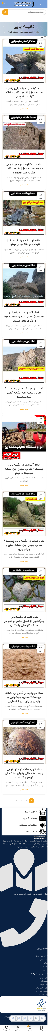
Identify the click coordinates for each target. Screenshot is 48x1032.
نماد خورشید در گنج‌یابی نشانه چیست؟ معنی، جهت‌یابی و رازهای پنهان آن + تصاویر (24, 697)
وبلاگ (46, 963)
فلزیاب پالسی (43, 984)
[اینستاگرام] (30, 1018)
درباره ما (45, 966)
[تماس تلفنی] (42, 1018)
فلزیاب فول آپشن (42, 988)
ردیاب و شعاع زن (42, 991)
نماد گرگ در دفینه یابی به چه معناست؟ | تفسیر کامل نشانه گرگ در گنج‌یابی (24, 92)
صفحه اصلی (44, 960)
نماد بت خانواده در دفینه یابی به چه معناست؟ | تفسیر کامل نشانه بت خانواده (24, 168)
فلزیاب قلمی (43, 994)
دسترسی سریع (42, 956)
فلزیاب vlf (44, 981)
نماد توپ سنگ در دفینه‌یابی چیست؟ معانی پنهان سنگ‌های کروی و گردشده (24, 773)
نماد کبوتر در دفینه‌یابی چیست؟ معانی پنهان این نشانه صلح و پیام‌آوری (24, 545)
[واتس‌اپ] (36, 1018)
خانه (38, 32)
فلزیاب (30, 844)
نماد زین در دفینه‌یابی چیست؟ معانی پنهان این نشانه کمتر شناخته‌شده (24, 393)
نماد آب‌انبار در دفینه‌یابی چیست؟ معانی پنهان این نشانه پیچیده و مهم (24, 469)
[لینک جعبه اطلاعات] (24, 811)
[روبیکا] (12, 1018)
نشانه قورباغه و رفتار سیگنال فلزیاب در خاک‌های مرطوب (24, 243)
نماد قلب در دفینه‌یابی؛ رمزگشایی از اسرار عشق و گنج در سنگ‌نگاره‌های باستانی (24, 621)
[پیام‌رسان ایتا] (18, 1018)
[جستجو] (5, 12)
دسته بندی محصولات (39, 974)
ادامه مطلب (24, 109)
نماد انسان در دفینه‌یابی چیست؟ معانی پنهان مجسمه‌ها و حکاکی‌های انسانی (24, 316)
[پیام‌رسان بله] (24, 1018)
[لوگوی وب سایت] (24, 4)
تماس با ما (44, 970)
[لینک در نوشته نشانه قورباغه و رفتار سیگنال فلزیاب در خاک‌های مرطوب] (24, 213)
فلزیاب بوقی (43, 978)
